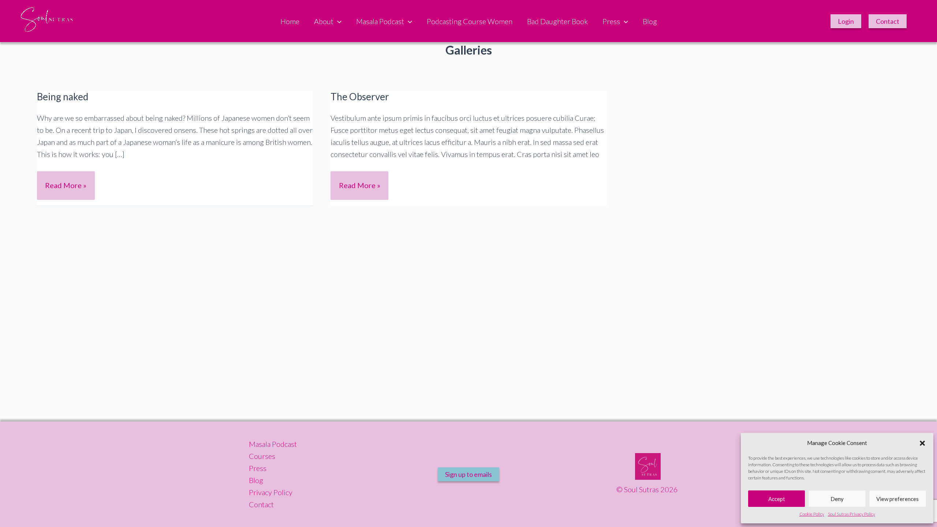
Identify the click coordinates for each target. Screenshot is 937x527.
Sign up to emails (468, 474)
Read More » (65, 190)
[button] (922, 443)
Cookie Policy (811, 514)
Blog (650, 21)
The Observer (360, 96)
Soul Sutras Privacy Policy (851, 514)
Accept (776, 499)
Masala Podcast (380, 21)
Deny (837, 499)
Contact (887, 21)
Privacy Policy (270, 492)
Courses (262, 456)
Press (611, 21)
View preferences (897, 499)
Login (846, 21)
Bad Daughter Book (557, 21)
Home (289, 21)
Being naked (62, 96)
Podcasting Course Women (469, 21)
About (323, 21)
